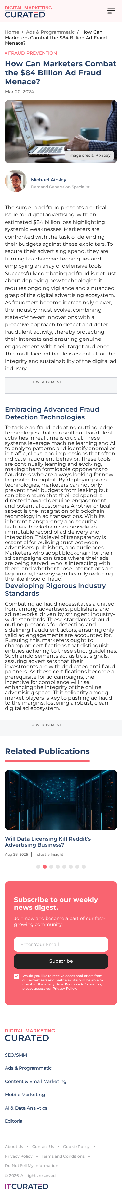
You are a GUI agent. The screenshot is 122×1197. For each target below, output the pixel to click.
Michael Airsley (48, 179)
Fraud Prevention (32, 53)
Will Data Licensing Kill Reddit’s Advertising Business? (48, 842)
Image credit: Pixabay (89, 155)
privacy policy (64, 988)
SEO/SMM (16, 1055)
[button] (38, 867)
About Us (14, 1146)
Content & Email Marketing (36, 1081)
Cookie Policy (76, 1146)
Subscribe (61, 961)
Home (12, 32)
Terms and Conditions (63, 1156)
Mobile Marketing (25, 1094)
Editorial (14, 1121)
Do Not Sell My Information (31, 1165)
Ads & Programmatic (50, 32)
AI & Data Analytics (26, 1108)
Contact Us (43, 1146)
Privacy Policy (19, 1156)
